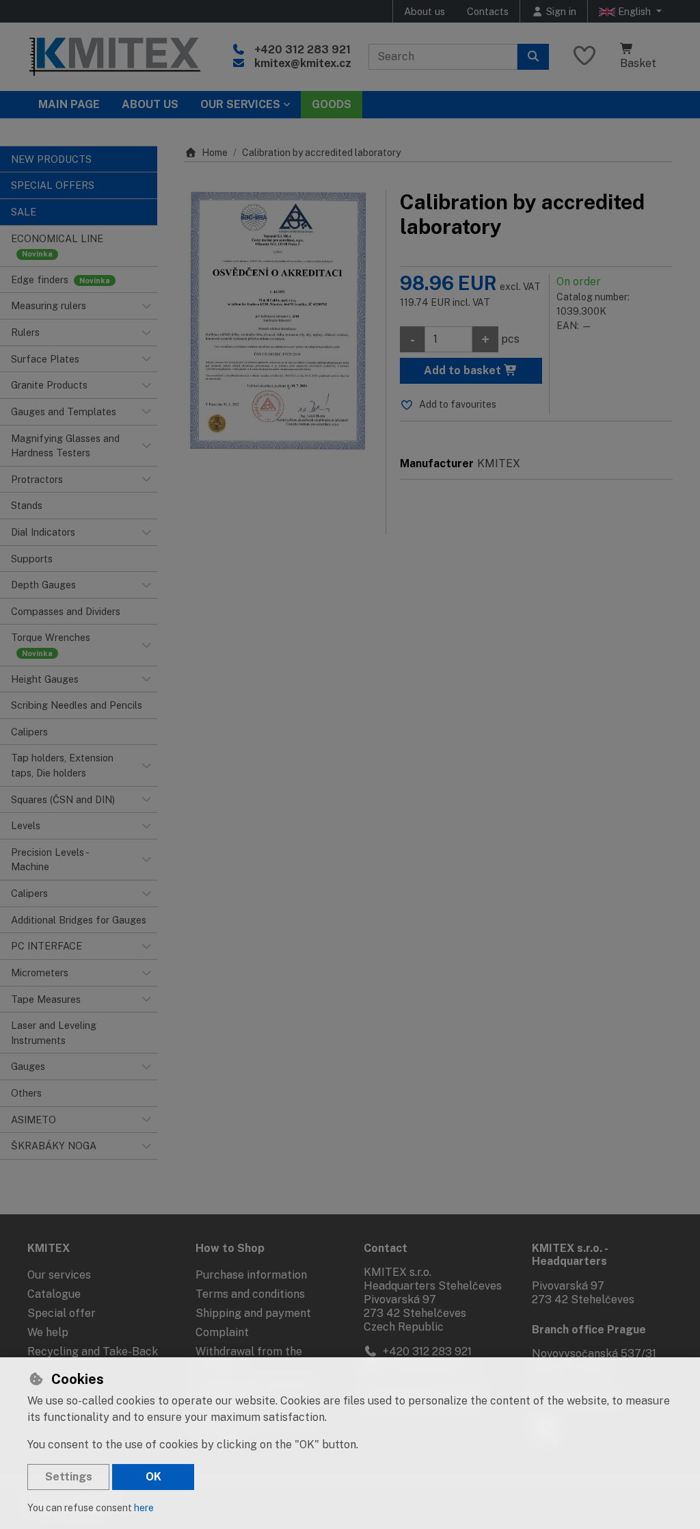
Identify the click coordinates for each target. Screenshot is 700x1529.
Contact (385, 1248)
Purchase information (251, 1274)
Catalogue (54, 1294)
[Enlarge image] (278, 322)
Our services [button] (240, 104)
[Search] (533, 57)
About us (424, 11)
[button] (146, 306)
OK (153, 1476)
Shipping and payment (253, 1313)
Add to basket (464, 370)
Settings (68, 1476)
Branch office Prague (589, 1329)
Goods (331, 104)
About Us (150, 104)
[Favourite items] (584, 56)
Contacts (488, 11)
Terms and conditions (250, 1294)
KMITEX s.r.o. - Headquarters (570, 1255)
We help (47, 1332)
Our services (59, 1274)
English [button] (634, 11)
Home (215, 152)
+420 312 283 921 (302, 49)
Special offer (61, 1313)
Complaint (222, 1332)
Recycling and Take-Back (92, 1351)
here (144, 1507)
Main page (69, 104)
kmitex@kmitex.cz (302, 63)
